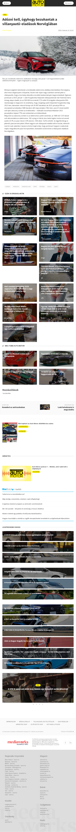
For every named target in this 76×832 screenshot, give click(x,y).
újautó (56, 186)
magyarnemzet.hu (10, 804)
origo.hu (7, 810)
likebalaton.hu (44, 767)
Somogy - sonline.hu (11, 785)
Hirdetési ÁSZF (21, 724)
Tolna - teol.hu (9, 789)
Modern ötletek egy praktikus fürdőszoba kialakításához (22, 514)
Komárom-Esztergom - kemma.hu (15, 781)
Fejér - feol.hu (9, 771)
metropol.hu (44, 794)
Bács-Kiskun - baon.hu (12, 759)
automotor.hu (44, 761)
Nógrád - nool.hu (10, 783)
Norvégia (42, 186)
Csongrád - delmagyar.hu (13, 767)
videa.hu (42, 812)
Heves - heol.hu (10, 777)
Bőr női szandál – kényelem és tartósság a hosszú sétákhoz (23, 509)
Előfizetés (22, 431)
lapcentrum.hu (44, 814)
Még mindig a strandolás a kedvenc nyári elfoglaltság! (20, 499)
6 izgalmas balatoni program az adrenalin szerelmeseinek (22, 504)
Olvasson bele (23, 426)
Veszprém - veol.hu (11, 792)
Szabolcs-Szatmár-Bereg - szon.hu (16, 787)
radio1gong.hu (44, 824)
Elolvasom (36, 471)
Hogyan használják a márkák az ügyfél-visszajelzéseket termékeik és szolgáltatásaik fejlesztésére (35, 518)
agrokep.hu (8, 822)
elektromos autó (26, 186)
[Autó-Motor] (38, 3)
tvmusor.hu (43, 781)
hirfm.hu (42, 826)
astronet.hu (43, 759)
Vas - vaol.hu (9, 790)
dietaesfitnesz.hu (45, 775)
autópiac (7, 186)
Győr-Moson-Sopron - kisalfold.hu (15, 773)
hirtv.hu (7, 808)
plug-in (49, 186)
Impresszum (11, 721)
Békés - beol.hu (10, 763)
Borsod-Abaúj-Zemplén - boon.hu (15, 765)
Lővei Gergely (6, 30)
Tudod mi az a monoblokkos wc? (13, 494)
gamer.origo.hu (44, 765)
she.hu (42, 798)
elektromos (16, 186)
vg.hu (6, 820)
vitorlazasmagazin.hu (46, 777)
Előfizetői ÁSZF (37, 724)
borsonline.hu (44, 791)
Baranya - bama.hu (11, 761)
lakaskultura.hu (44, 763)
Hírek (4, 14)
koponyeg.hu (44, 810)
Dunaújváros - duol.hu (12, 769)
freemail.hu (43, 808)
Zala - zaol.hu (9, 794)
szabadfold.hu (9, 806)
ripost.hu (42, 793)
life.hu (42, 796)
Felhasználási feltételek (43, 721)
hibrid (35, 186)
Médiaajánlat (24, 721)
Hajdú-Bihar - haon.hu (12, 775)
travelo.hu (43, 773)
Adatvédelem (63, 721)
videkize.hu (43, 779)
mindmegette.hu (45, 771)
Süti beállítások (53, 724)
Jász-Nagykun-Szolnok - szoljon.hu (16, 779)
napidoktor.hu (44, 769)
